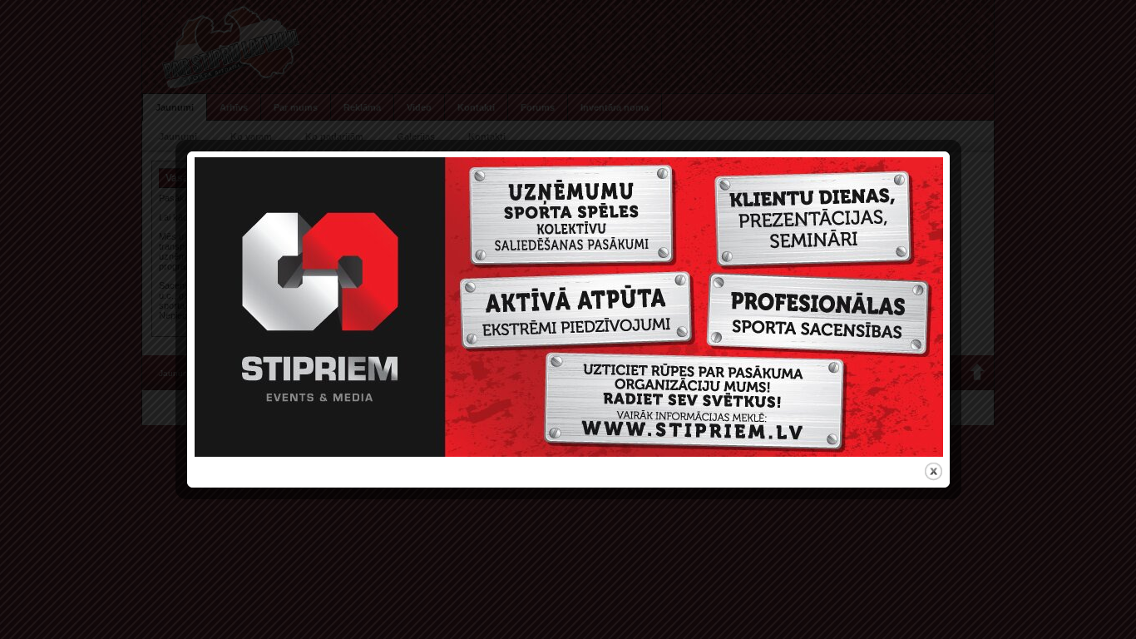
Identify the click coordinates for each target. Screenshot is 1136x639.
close (933, 471)
